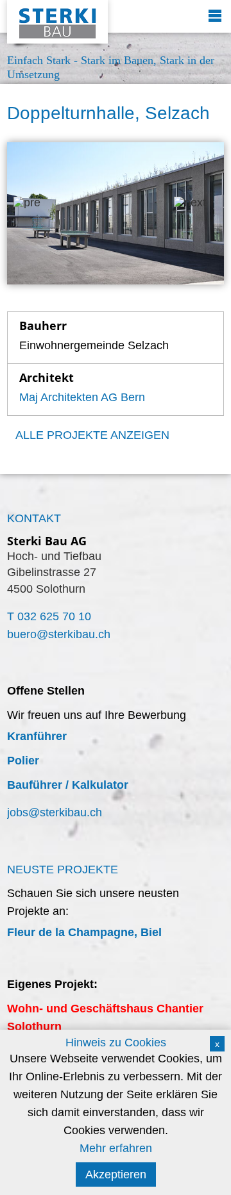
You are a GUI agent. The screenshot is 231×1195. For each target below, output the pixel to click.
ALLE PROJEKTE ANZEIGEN (92, 435)
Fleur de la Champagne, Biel (84, 932)
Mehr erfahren (116, 1148)
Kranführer (37, 736)
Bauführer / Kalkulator (67, 785)
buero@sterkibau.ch (58, 634)
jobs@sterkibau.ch (54, 812)
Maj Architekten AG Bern (82, 397)
